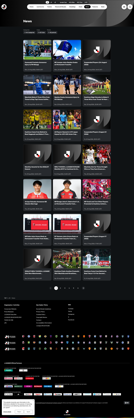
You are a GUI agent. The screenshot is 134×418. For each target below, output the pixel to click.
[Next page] (83, 288)
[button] (124, 6)
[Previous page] (50, 288)
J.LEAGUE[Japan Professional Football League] (49, 402)
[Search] (130, 6)
